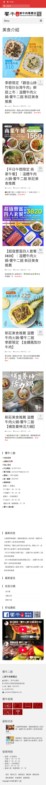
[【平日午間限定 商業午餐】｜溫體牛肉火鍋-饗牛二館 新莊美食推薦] (23, 144)
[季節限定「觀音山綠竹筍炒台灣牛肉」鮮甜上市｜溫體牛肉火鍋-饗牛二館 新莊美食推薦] (23, 57)
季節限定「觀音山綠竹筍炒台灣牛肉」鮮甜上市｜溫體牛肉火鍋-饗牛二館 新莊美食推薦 (24, 740)
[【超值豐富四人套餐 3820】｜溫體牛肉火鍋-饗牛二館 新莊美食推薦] (23, 225)
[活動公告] (27, 706)
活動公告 (8, 596)
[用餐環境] (7, 712)
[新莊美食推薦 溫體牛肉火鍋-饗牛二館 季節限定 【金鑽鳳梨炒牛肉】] (23, 307)
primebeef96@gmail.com (13, 692)
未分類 (7, 591)
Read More (37, 113)
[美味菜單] (17, 712)
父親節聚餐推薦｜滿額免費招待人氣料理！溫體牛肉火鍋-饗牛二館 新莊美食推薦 (24, 729)
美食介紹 (23, 106)
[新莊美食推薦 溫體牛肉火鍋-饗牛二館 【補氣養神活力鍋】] (23, 391)
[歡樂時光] (37, 706)
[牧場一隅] (7, 706)
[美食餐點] (17, 706)
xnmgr (9, 106)
